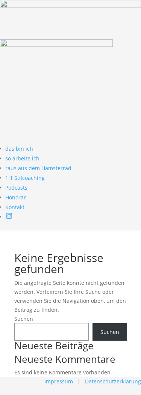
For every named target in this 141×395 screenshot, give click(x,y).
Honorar (15, 197)
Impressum (58, 381)
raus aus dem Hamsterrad (38, 168)
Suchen (23, 318)
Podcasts (16, 187)
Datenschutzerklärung (113, 381)
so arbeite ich (22, 158)
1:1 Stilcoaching (25, 177)
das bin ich (19, 148)
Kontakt (14, 207)
